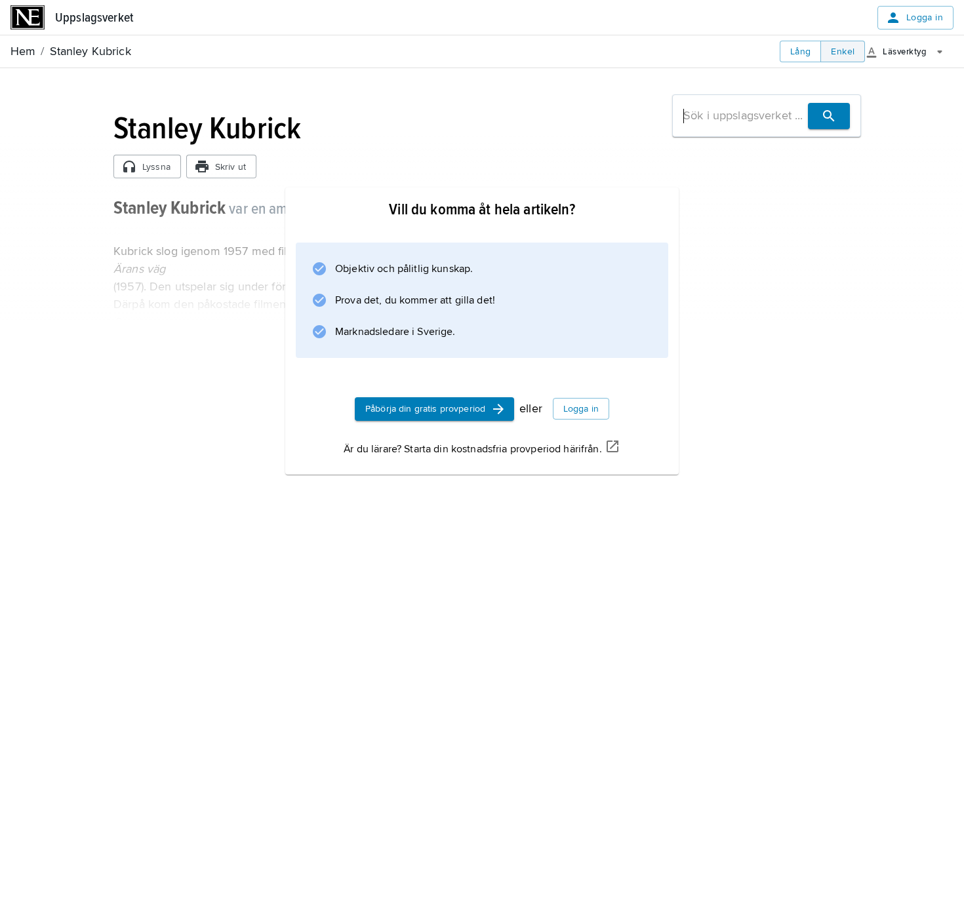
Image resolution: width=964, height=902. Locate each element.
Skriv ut (230, 166)
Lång (800, 51)
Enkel (842, 51)
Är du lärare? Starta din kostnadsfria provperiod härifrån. (472, 449)
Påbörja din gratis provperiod (425, 408)
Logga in (924, 17)
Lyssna (156, 166)
